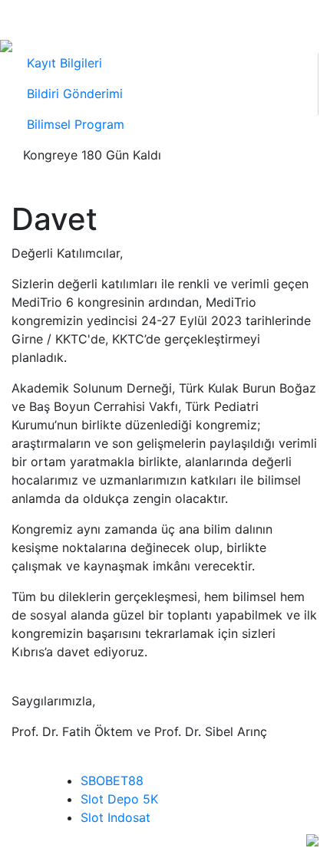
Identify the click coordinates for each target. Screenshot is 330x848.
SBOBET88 (112, 780)
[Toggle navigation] (29, 17)
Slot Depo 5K (119, 799)
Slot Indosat (115, 817)
